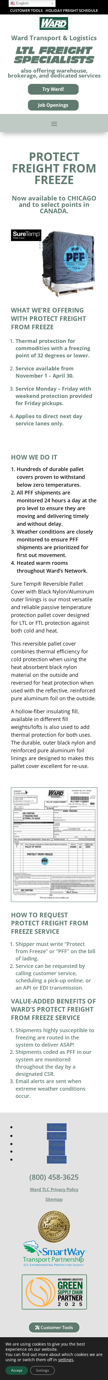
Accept (16, 1370)
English (22, 3)
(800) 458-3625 (54, 1177)
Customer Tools (57, 1327)
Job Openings (53, 105)
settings (65, 1359)
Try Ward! (53, 89)
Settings (42, 1370)
